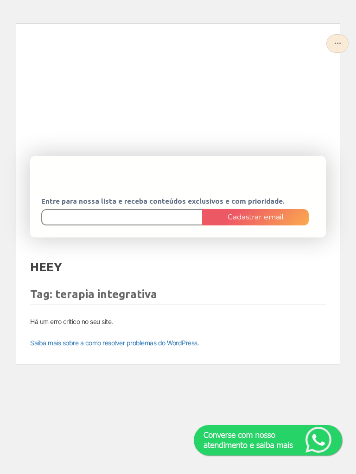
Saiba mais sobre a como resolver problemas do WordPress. (114, 343)
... (337, 41)
